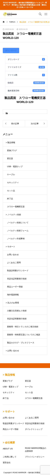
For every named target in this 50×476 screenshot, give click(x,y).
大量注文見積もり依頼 (17, 311)
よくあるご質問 (14, 262)
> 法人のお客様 (12, 303)
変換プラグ (12, 150)
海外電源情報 (13, 295)
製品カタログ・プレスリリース (20, 343)
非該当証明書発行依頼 (17, 279)
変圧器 (10, 158)
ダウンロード (11, 50)
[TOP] (46, 472)
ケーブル (11, 174)
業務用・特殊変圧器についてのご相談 (23, 335)
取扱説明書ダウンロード (17, 270)
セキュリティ (13, 182)
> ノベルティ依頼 (13, 214)
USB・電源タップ (15, 166)
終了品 (10, 198)
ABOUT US (8, 449)
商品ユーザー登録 (15, 287)
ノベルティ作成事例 (16, 238)
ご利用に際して (9, 457)
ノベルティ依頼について (17, 222)
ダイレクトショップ (33, 429)
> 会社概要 (9, 442)
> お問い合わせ (12, 350)
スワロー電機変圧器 (16, 206)
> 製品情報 (10, 142)
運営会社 (7, 462)
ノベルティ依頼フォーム (17, 230)
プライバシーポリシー (34, 457)
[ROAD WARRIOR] (10, 14)
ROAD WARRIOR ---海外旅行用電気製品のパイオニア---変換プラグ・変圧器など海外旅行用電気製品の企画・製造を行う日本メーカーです (25, 5)
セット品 (11, 190)
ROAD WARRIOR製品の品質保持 (35, 449)
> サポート (10, 246)
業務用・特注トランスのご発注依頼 (22, 327)
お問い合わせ (13, 254)
